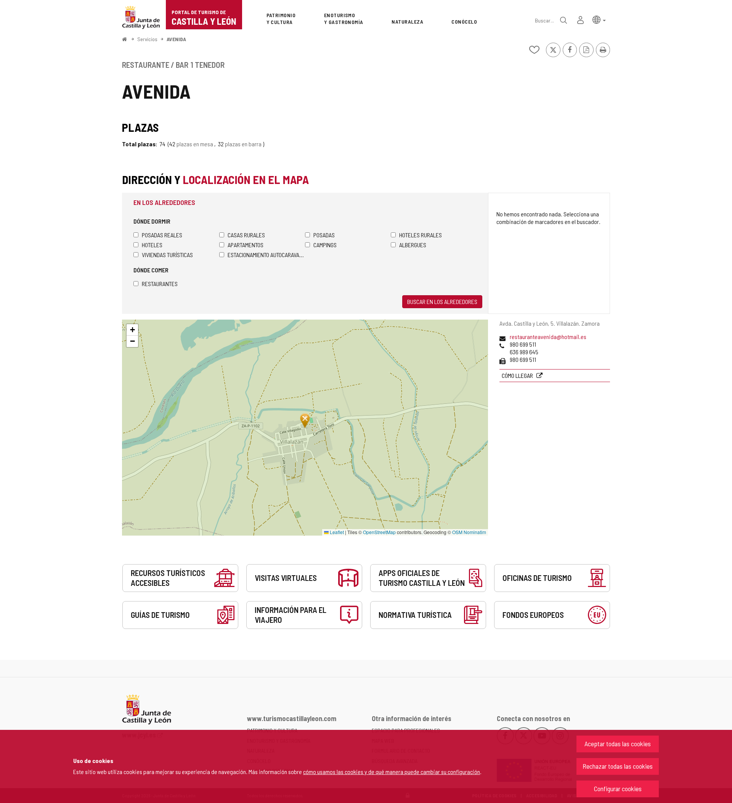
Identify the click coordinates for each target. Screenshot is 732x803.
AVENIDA (176, 39)
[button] (599, 19)
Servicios (147, 39)
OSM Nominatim (469, 532)
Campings (325, 244)
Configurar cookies (618, 788)
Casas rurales (246, 234)
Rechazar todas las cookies (618, 766)
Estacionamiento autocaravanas (266, 254)
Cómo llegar (518, 375)
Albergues (412, 244)
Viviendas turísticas (167, 254)
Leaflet (336, 532)
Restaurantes (160, 283)
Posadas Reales (162, 234)
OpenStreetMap (379, 532)
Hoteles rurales (420, 234)
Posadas (324, 234)
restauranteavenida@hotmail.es (548, 336)
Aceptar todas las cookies (617, 743)
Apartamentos (245, 244)
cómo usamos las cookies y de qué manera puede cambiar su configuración (391, 771)
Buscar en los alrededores (442, 301)
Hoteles (152, 244)
